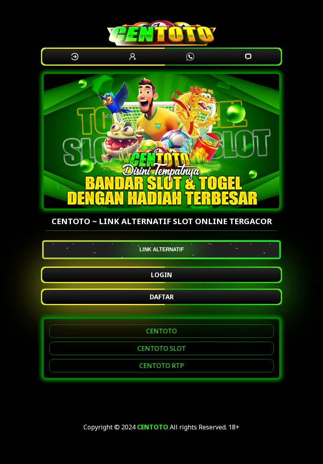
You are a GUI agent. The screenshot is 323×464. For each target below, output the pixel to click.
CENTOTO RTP (161, 365)
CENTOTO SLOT (161, 348)
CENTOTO (161, 331)
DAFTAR (162, 297)
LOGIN (161, 275)
